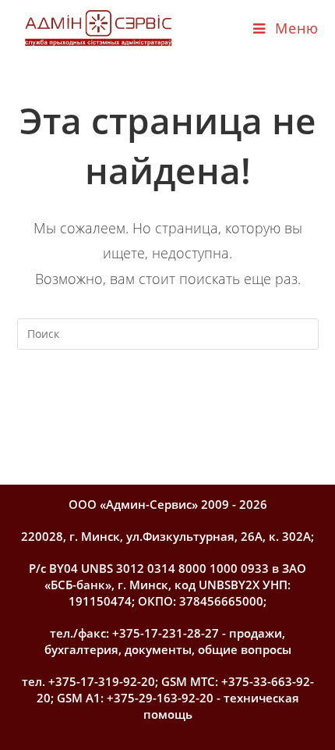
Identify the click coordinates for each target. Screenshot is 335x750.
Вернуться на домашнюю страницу (167, 397)
